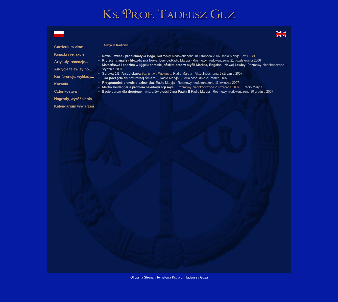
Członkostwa (65, 91)
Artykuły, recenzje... (71, 62)
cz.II (255, 56)
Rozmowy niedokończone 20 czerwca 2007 (208, 87)
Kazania (61, 84)
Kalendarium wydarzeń (74, 106)
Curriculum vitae (68, 47)
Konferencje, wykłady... (74, 76)
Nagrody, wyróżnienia (73, 99)
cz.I (245, 56)
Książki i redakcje (69, 54)
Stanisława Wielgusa (156, 73)
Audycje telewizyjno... (73, 69)
